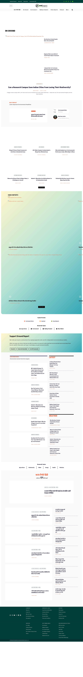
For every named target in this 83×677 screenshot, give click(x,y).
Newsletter (26, 1)
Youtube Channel (13, 1)
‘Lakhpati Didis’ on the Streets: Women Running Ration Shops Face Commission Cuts (62, 104)
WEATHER (53, 439)
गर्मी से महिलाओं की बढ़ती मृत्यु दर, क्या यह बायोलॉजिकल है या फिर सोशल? (61, 661)
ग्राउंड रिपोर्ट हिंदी (42, 498)
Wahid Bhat (36, 90)
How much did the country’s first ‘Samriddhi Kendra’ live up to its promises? (38, 463)
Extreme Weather (18, 198)
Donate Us (20, 1)
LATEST (52, 380)
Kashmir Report (35, 424)
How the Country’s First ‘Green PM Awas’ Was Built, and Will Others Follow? (37, 413)
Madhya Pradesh (18, 170)
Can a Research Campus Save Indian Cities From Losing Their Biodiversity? (39, 87)
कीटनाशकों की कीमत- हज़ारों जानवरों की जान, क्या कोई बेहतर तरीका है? (69, 596)
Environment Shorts (30, 344)
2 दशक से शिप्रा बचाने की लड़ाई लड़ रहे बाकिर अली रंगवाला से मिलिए (68, 545)
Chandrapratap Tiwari (15, 326)
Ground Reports (56, 344)
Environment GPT (33, 1)
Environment (36, 352)
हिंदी (62, 512)
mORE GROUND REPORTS (14, 380)
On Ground (25, 9)
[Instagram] (68, 1)
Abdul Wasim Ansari (48, 106)
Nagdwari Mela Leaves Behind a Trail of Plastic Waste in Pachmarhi (58, 76)
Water (39, 491)
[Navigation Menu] (11, 6)
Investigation (35, 388)
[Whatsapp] (64, 1)
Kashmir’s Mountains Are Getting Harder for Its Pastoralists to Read (55, 464)
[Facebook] (70, 1)
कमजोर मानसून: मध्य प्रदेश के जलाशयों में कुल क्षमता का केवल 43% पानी (69, 604)
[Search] (72, 9)
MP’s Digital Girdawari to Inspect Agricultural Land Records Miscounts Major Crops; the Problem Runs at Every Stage (37, 395)
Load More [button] (41, 210)
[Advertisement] (41, 19)
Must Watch (61, 352)
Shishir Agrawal (13, 272)
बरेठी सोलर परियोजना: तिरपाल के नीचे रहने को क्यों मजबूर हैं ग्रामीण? (22, 324)
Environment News (65, 170)
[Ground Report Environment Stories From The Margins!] (41, 6)
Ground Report (53, 478)
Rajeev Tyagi (34, 401)
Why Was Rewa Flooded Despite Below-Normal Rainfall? (56, 47)
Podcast (62, 9)
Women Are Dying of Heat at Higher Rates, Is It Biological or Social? (55, 454)
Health (54, 491)
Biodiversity (31, 491)
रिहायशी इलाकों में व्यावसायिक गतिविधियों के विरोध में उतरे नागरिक (59, 632)
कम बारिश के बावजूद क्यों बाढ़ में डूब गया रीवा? (64, 536)
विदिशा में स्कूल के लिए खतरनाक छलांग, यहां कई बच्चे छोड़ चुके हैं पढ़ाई (68, 579)
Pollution (62, 491)
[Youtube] (72, 1)
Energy (47, 491)
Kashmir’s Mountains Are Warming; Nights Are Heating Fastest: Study (38, 429)
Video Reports (54, 9)
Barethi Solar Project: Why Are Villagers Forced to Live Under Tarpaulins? (38, 446)
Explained (43, 344)
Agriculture (24, 352)
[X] (66, 1)
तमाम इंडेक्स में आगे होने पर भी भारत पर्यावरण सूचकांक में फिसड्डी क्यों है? (69, 562)
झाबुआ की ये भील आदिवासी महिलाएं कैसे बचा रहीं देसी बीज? (21, 270)
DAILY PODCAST (13, 126)
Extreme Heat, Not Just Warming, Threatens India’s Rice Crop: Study (55, 408)
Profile (52, 512)
